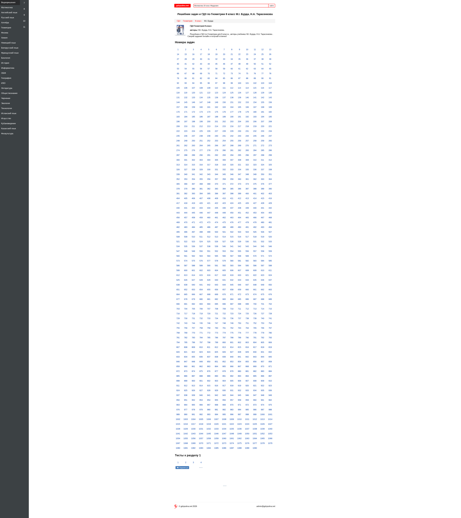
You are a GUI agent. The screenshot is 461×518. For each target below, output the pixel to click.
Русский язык (7, 17)
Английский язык (9, 12)
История (5, 63)
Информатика (7, 68)
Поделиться (183, 468)
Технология (6, 108)
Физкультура (7, 133)
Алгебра (5, 22)
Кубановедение (8, 123)
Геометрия (6, 28)
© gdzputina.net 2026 (188, 506)
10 (24, 21)
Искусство (6, 118)
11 (24, 27)
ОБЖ (3, 73)
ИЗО (3, 83)
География (6, 78)
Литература (6, 88)
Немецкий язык (8, 43)
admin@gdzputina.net (265, 506)
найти (272, 6)
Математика (7, 7)
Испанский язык (8, 113)
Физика (4, 33)
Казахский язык (8, 128)
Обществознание (9, 93)
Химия (4, 38)
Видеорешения (8, 2)
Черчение (5, 98)
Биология (5, 58)
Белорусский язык (9, 48)
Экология (5, 103)
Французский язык (9, 53)
